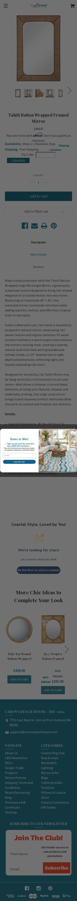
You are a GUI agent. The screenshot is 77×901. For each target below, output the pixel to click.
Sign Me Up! (19, 462)
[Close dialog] (74, 431)
